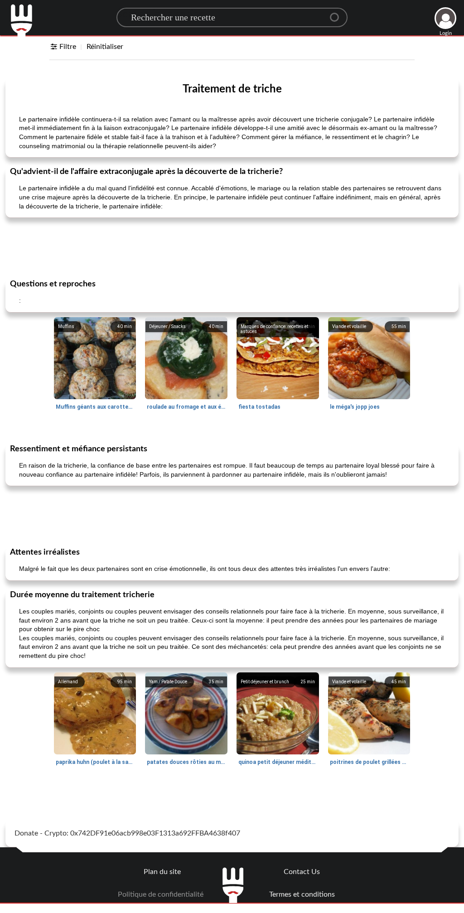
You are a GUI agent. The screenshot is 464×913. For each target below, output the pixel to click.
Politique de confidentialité (160, 894)
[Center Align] (337, 13)
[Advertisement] (232, 247)
